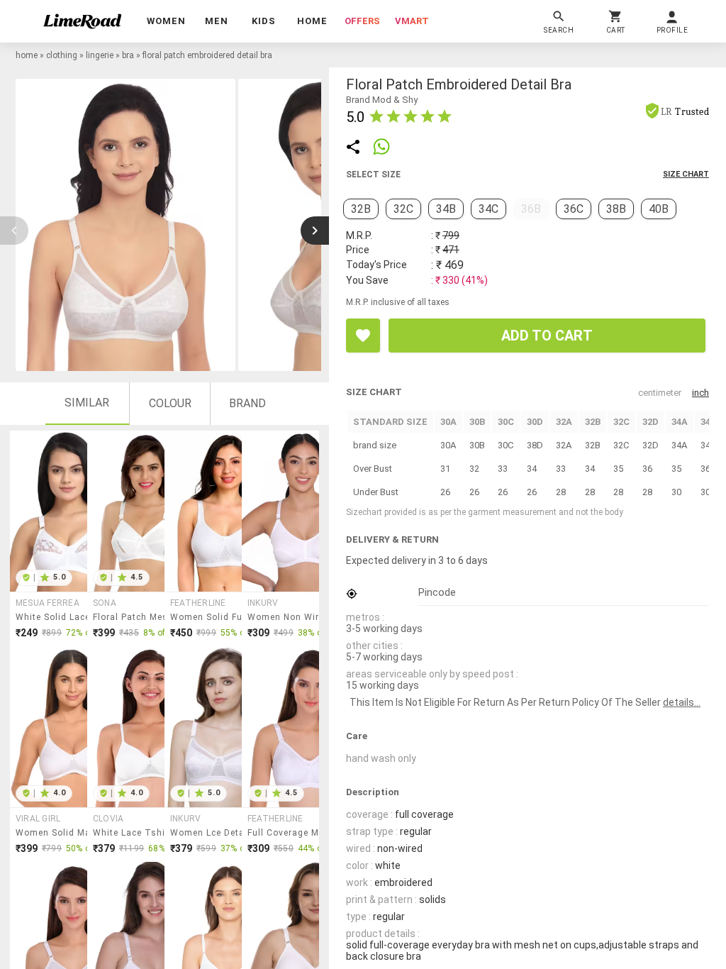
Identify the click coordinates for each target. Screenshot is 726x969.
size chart (686, 174)
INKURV (262, 603)
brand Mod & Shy (382, 99)
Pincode (437, 592)
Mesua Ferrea (47, 603)
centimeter (659, 392)
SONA (104, 603)
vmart (412, 21)
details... (681, 702)
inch (700, 392)
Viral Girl (38, 819)
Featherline (198, 603)
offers (362, 21)
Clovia (108, 819)
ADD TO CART (547, 335)
